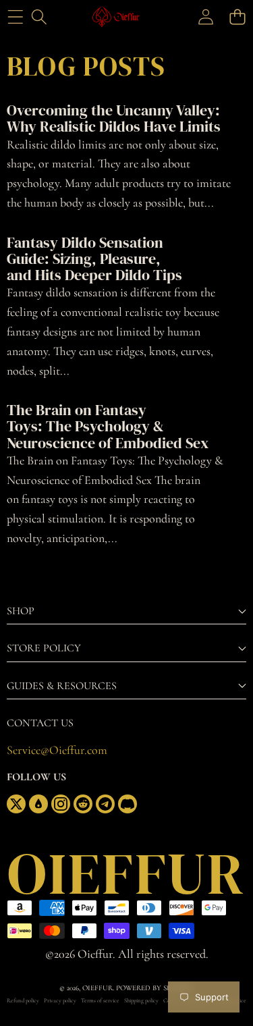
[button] (237, 17)
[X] (16, 803)
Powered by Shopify (154, 987)
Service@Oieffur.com (57, 749)
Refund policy (23, 1000)
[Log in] (205, 17)
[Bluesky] (38, 803)
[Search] (39, 17)
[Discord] (127, 803)
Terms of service (100, 1000)
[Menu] (15, 17)
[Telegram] (105, 803)
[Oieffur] (126, 16)
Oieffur (97, 987)
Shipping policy (141, 1000)
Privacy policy (60, 1000)
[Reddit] (83, 803)
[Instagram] (60, 803)
